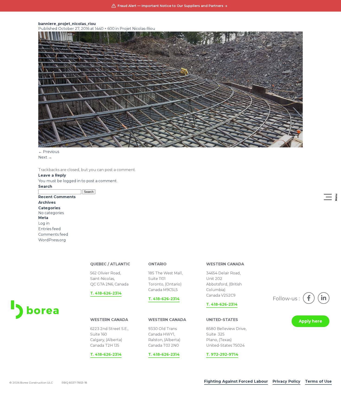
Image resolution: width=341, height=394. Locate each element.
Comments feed (53, 234)
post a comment (120, 170)
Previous (48, 151)
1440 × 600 (105, 28)
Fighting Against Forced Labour (236, 381)
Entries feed (49, 229)
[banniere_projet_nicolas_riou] (170, 146)
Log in (43, 223)
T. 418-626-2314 (106, 293)
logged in (71, 181)
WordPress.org (52, 240)
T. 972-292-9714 (222, 354)
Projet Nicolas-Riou (137, 28)
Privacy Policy (286, 381)
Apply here (310, 321)
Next (45, 157)
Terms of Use (318, 381)
